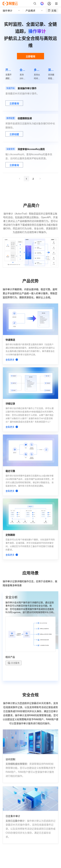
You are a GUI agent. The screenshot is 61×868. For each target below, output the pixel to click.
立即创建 (14, 134)
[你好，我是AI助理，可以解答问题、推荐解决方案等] (42, 3)
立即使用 (30, 56)
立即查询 (14, 103)
